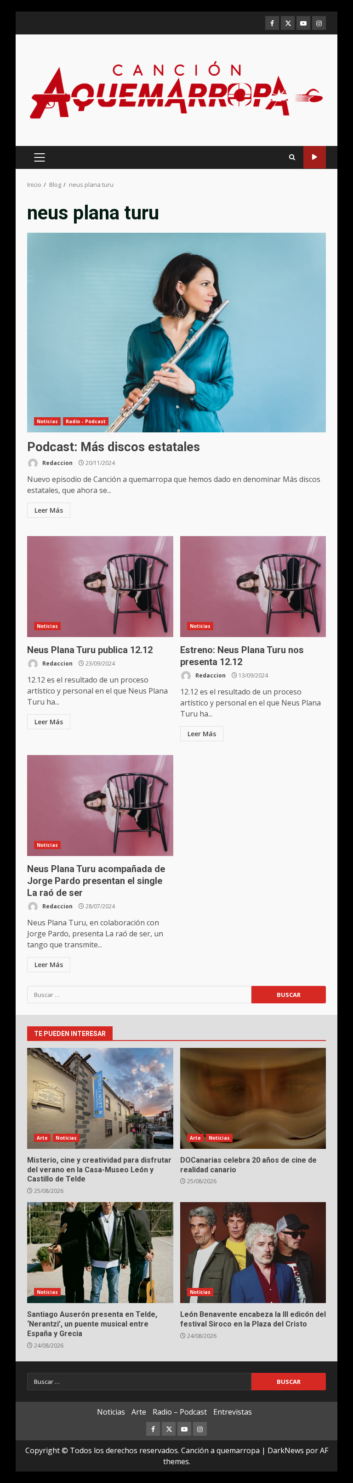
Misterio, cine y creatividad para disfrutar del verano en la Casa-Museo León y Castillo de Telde (100, 1098)
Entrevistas (232, 1412)
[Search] (292, 157)
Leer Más (48, 510)
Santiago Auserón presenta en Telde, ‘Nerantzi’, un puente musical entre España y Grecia (100, 1252)
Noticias (47, 421)
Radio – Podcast (180, 1412)
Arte (42, 1138)
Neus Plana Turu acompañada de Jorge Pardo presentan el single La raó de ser (100, 805)
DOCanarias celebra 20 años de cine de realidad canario (253, 1098)
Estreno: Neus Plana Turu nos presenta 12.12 (253, 586)
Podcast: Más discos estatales (176, 332)
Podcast (314, 157)
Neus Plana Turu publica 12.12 (100, 586)
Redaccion (57, 463)
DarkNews (286, 1450)
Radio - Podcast (86, 421)
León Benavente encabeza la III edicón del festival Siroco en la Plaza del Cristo (253, 1252)
